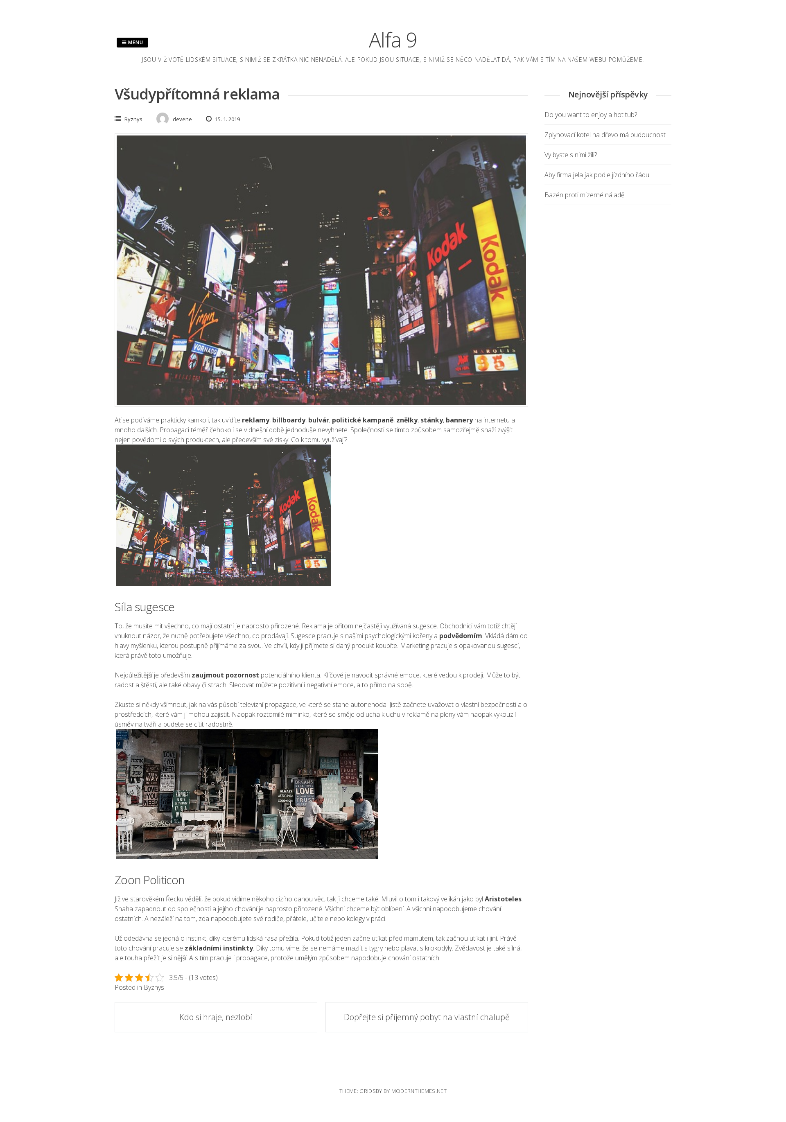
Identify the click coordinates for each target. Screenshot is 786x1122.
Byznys (133, 119)
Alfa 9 (393, 40)
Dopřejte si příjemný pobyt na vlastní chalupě (427, 1017)
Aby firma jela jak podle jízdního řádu (596, 174)
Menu (134, 42)
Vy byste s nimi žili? (570, 154)
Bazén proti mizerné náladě (584, 194)
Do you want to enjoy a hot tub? (590, 114)
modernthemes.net (419, 1091)
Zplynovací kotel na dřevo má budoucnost (605, 134)
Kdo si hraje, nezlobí (215, 1017)
